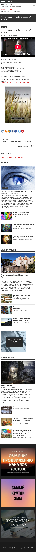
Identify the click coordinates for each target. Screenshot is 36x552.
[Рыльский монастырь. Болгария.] (6, 310)
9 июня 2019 (5, 387)
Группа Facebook (6, 157)
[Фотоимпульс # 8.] (6, 410)
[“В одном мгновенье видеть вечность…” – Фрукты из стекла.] (6, 422)
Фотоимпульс (7, 382)
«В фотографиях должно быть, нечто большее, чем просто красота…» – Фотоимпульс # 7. (22, 432)
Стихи (4, 27)
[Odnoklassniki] (6, 131)
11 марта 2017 (17, 424)
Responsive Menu (34, 5)
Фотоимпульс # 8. (19, 407)
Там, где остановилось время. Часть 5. (17, 191)
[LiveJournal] (12, 131)
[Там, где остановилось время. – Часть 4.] (6, 228)
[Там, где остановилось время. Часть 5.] (18, 178)
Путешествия (18, 271)
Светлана (16, 35)
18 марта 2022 (17, 310)
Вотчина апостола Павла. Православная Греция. (22, 319)
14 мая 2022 (5, 279)
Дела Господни (8, 250)
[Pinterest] (22, 131)
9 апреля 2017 (18, 409)
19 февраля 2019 (6, 35)
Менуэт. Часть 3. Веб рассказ (10, 12)
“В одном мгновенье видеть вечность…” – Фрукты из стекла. (23, 420)
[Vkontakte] (2, 131)
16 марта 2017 (5, 193)
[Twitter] (19, 131)
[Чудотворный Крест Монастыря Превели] (18, 263)
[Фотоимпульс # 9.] (18, 372)
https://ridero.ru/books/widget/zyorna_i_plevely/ (15, 82)
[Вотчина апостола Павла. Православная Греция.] (6, 322)
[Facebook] (15, 131)
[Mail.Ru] (9, 131)
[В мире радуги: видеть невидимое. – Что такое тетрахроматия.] (6, 216)
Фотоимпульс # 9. (8, 385)
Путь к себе (6, 5)
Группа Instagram (17, 157)
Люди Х (4, 163)
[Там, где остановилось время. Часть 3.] (6, 239)
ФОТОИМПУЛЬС (7, 358)
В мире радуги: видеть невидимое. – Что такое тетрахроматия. (21, 214)
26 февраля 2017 (18, 218)
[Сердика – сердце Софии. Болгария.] (6, 298)
